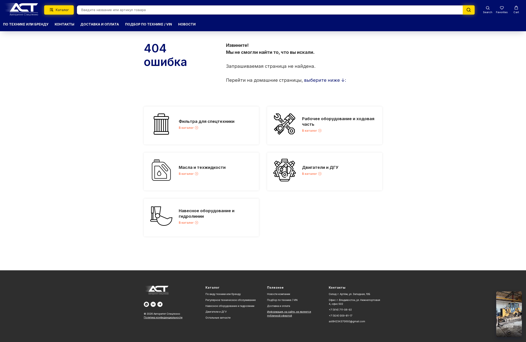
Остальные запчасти (218, 317)
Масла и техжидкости (202, 167)
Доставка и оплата (278, 305)
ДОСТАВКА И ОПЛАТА (99, 24)
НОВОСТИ (187, 24)
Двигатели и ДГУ (320, 167)
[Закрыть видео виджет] (521, 292)
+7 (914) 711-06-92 (340, 309)
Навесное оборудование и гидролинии (229, 305)
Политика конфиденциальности (163, 317)
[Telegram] (160, 304)
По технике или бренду (25, 24)
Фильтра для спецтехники (206, 121)
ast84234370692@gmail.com (347, 321)
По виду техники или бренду (223, 294)
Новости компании (278, 294)
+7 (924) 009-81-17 (340, 315)
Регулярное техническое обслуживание (230, 300)
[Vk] (153, 304)
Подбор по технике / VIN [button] (148, 24)
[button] (487, 10)
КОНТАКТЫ (64, 24)
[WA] (146, 304)
